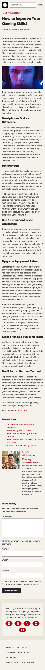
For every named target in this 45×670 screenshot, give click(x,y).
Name (5, 549)
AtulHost (38, 466)
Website (5, 571)
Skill (25, 411)
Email (5, 560)
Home (4, 13)
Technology (15, 13)
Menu (40, 5)
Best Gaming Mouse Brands (19, 431)
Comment (7, 517)
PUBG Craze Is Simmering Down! (21, 446)
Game (13, 411)
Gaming (20, 411)
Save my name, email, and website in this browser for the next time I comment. (23, 583)
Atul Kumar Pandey (30, 463)
